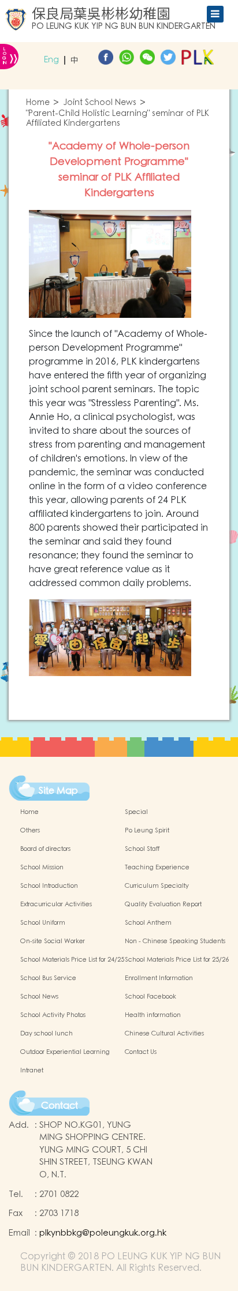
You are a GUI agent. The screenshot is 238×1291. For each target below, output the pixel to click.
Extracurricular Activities (56, 904)
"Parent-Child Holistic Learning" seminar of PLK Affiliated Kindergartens (117, 119)
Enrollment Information (159, 978)
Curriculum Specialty (157, 886)
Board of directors (45, 849)
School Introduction (49, 886)
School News (39, 996)
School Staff (142, 849)
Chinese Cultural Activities (164, 1033)
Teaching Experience (157, 867)
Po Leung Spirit (147, 830)
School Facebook (150, 996)
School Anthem (148, 923)
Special (136, 812)
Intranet (31, 1070)
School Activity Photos (52, 1015)
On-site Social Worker (52, 941)
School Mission (42, 867)
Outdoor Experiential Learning (65, 1052)
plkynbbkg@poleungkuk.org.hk (102, 1233)
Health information (153, 1015)
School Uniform (42, 923)
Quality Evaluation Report (163, 904)
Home (38, 103)
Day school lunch (46, 1033)
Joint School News (100, 103)
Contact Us (141, 1052)
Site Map (58, 791)
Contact (59, 1105)
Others (30, 830)
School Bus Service (48, 978)
